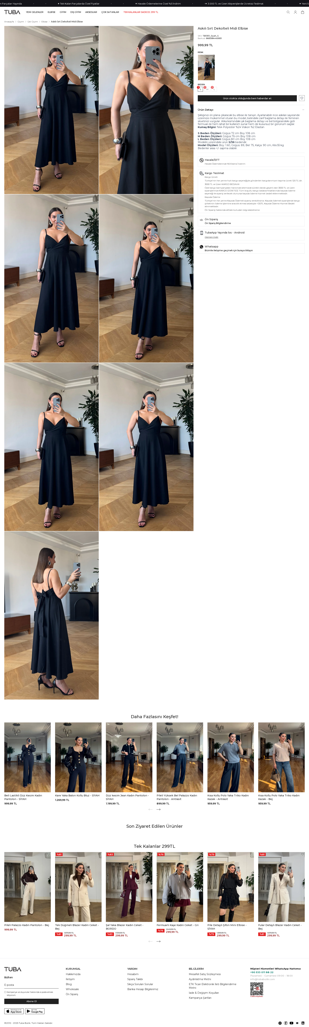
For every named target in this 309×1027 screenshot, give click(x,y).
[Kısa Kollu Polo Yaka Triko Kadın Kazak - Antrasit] (230, 757)
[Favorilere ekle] (302, 98)
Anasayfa (9, 21)
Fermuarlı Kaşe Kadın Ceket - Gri (177, 925)
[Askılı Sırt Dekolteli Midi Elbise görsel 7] (51, 615)
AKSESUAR (91, 12)
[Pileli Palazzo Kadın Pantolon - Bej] (27, 887)
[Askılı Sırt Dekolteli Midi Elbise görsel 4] (146, 278)
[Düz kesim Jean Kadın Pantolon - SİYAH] (129, 757)
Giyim (21, 21)
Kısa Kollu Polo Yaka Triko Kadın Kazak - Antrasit (228, 797)
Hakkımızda (73, 974)
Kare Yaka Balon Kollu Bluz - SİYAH (77, 795)
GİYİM (63, 12)
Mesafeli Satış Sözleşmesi (205, 974)
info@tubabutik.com (262, 979)
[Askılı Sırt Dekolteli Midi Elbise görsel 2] (146, 110)
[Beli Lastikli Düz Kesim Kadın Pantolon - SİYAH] (27, 757)
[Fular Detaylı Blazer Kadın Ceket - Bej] (281, 887)
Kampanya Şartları (200, 997)
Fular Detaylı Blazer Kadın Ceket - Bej (280, 927)
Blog (69, 984)
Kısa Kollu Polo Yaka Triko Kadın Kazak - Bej (279, 797)
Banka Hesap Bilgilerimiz (142, 989)
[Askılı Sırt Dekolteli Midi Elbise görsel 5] (51, 447)
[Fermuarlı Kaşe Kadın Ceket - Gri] (180, 887)
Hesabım (133, 974)
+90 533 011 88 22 (261, 972)
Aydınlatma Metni (200, 979)
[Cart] (302, 12)
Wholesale (72, 989)
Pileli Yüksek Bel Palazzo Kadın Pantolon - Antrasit (177, 797)
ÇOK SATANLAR (110, 12)
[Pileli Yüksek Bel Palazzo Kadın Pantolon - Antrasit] (180, 757)
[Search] (288, 12)
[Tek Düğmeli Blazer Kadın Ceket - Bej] (78, 887)
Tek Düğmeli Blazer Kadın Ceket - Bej (77, 927)
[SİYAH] (206, 67)
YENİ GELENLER (34, 12)
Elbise (44, 21)
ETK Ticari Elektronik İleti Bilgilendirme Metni (212, 986)
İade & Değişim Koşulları (204, 992)
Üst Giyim (33, 21)
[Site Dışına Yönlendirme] (280, 1023)
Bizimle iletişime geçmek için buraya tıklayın (229, 250)
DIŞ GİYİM (75, 12)
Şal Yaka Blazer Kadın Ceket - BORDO (124, 927)
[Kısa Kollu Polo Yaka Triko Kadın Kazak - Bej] (281, 757)
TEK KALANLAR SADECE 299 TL (140, 12)
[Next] (158, 809)
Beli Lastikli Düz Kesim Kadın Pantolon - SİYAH (23, 797)
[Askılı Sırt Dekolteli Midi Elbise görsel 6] (146, 447)
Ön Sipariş (72, 994)
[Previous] (150, 809)
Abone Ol (31, 1001)
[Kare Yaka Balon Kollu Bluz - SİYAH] (78, 757)
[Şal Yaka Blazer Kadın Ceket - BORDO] (129, 887)
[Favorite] (48, 724)
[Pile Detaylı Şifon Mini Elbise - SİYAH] (230, 887)
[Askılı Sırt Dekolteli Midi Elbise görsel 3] (51, 278)
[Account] (295, 12)
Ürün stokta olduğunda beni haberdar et (247, 98)
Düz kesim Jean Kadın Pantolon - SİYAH (127, 797)
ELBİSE (51, 12)
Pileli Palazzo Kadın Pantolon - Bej (26, 925)
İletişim (70, 979)
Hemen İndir (211, 237)
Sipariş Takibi (135, 979)
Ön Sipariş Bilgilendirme (218, 223)
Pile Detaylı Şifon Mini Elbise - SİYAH (227, 927)
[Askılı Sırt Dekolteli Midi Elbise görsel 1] (51, 110)
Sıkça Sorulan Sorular (140, 984)
